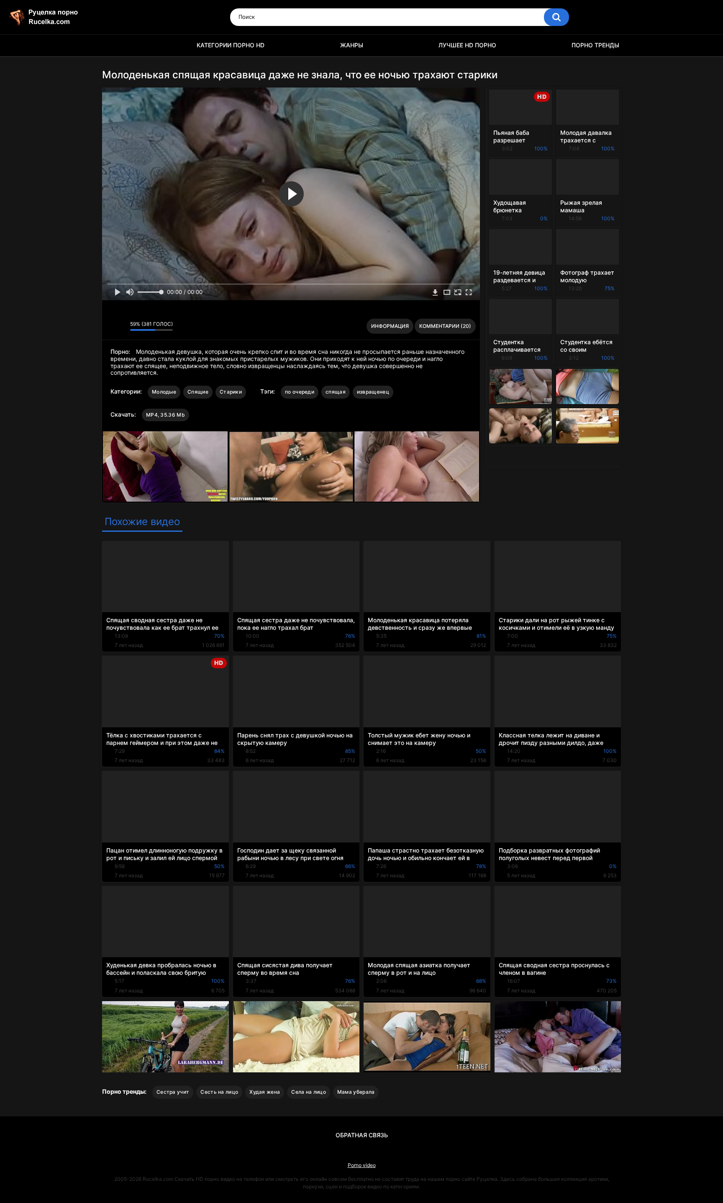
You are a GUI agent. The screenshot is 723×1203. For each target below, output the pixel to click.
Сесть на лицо (219, 1092)
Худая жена (264, 1092)
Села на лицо (308, 1092)
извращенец (373, 392)
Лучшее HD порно (467, 45)
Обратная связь (362, 1135)
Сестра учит (172, 1092)
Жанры (351, 45)
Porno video (362, 1165)
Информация (390, 326)
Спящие (197, 392)
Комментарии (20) (445, 326)
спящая (336, 392)
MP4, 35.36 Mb (165, 415)
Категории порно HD (230, 45)
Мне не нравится (121, 326)
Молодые (164, 392)
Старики (231, 392)
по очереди (299, 392)
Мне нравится (110, 326)
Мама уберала (356, 1092)
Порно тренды (595, 45)
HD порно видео (112, 45)
